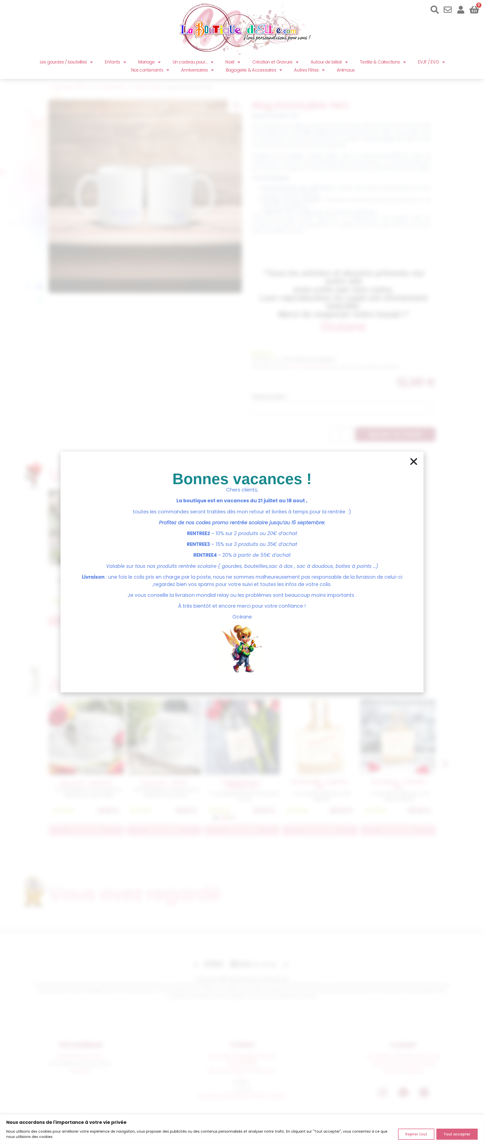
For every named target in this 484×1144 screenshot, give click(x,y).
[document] (242, 572)
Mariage (146, 62)
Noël (229, 62)
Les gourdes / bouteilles (63, 62)
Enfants (112, 62)
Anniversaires (194, 70)
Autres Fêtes (306, 70)
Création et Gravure (272, 62)
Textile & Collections (380, 62)
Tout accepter (457, 1134)
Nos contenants (147, 70)
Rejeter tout (416, 1134)
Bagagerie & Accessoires (251, 70)
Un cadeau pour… (190, 62)
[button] (413, 461)
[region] (242, 1129)
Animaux (345, 70)
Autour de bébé (326, 62)
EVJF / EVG (428, 62)
